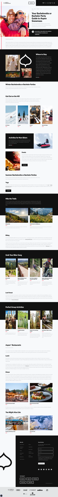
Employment (22, 456)
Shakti (51, 184)
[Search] (52, 2)
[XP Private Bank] (25, 493)
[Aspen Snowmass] (7, 3)
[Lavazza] (40, 490)
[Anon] (47, 490)
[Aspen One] (11, 490)
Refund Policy (30, 482)
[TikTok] (51, 469)
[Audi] (18, 490)
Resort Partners (22, 459)
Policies (30, 444)
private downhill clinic (28, 239)
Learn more (37, 77)
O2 (48, 184)
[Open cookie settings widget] (1, 496)
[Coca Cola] (25, 490)
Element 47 (27, 365)
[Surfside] (32, 493)
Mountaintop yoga (8, 186)
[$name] (38, 469)
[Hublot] (32, 490)
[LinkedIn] (48, 469)
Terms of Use (47, 457)
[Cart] (50, 2)
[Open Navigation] (54, 3)
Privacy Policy (30, 449)
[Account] (48, 2)
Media (21, 450)
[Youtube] (46, 469)
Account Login (23, 482)
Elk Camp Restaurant (15, 299)
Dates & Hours (22, 444)
